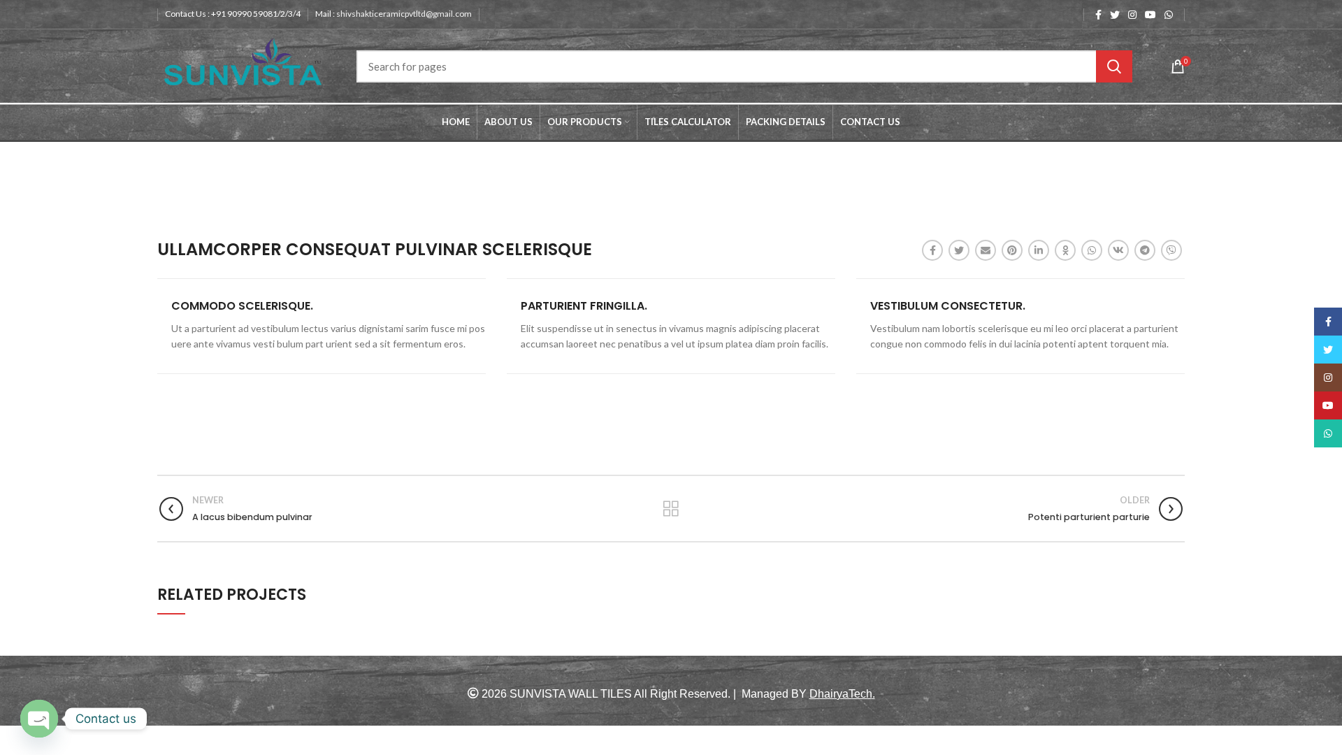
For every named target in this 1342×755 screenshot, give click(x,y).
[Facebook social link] (1098, 15)
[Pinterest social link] (1012, 250)
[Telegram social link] (1144, 250)
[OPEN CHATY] (39, 719)
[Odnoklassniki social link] (1065, 250)
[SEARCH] (1114, 66)
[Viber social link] (1171, 250)
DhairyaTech (840, 694)
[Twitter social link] (1115, 15)
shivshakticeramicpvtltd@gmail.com (404, 13)
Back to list (671, 508)
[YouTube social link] (1150, 15)
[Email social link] (985, 250)
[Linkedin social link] (1038, 250)
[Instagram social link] (1132, 15)
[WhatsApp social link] (1168, 15)
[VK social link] (1118, 250)
